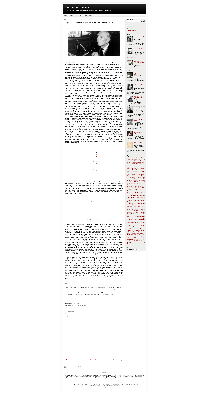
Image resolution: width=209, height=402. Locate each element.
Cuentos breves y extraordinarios (138, 178)
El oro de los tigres (139, 189)
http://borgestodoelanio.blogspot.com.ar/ (111, 385)
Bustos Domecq (136, 170)
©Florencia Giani (84, 384)
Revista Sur (130, 236)
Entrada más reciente (71, 360)
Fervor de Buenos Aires (133, 200)
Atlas (140, 159)
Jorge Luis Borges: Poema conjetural (138, 143)
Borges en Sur (141, 165)
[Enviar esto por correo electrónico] (68, 311)
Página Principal (95, 360)
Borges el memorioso (137, 162)
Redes (138, 233)
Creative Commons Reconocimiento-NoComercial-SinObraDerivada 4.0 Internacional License (118, 384)
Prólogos (142, 228)
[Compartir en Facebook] (73, 311)
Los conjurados (136, 216)
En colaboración (132, 195)
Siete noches (136, 236)
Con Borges (132, 174)
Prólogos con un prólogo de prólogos (136, 230)
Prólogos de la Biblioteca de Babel (134, 231)
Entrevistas (131, 199)
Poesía (130, 229)
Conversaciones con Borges (136, 176)
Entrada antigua (118, 360)
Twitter (85, 15)
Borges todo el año (77, 7)
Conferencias (141, 174)
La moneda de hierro (138, 212)
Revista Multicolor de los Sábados (137, 234)
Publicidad (143, 231)
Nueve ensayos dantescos (138, 222)
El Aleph (134, 181)
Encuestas (137, 197)
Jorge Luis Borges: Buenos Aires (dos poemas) (138, 132)
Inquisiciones (130, 207)
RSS (90, 15)
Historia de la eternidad (139, 201)
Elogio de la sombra (140, 193)
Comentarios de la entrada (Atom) (79, 363)
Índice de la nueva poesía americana (137, 206)
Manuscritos (136, 219)
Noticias (135, 221)
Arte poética (135, 159)
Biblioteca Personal (139, 160)
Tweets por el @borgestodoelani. (134, 25)
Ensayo (142, 197)
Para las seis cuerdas (139, 226)
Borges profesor (132, 168)
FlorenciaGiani (105, 372)
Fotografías (130, 202)
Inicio (65, 15)
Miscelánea (142, 219)
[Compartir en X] (71, 311)
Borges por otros (138, 167)
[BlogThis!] (70, 311)
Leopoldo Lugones (138, 213)
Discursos (130, 180)
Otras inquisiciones (140, 224)
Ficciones (72, 313)
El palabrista (141, 191)
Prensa (135, 228)
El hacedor (142, 183)
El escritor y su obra (134, 183)
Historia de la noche (134, 203)
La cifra (136, 210)
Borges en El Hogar (137, 163)
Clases (143, 171)
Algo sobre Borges (131, 157)
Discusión (135, 180)
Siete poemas (142, 236)
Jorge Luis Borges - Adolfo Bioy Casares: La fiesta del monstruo (139, 61)
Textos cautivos (134, 237)
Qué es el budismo (132, 233)
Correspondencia (132, 177)
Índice (71, 15)
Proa (138, 228)
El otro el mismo (132, 191)
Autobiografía (130, 160)
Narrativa (77, 313)
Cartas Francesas (136, 171)
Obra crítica (131, 224)
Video (135, 243)
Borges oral (129, 167)
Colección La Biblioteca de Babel (136, 173)
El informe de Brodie (138, 186)
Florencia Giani (108, 387)
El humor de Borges (131, 184)
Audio (143, 159)
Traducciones (130, 244)
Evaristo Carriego (140, 199)
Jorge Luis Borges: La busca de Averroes (139, 97)
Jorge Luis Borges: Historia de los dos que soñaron (138, 86)
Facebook (78, 15)
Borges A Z (130, 162)
